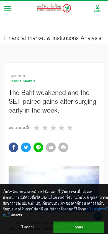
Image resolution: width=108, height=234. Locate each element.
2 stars (45, 127)
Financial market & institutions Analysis (52, 37)
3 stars (54, 127)
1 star (37, 127)
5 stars (70, 127)
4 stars (62, 127)
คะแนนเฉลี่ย (19, 128)
